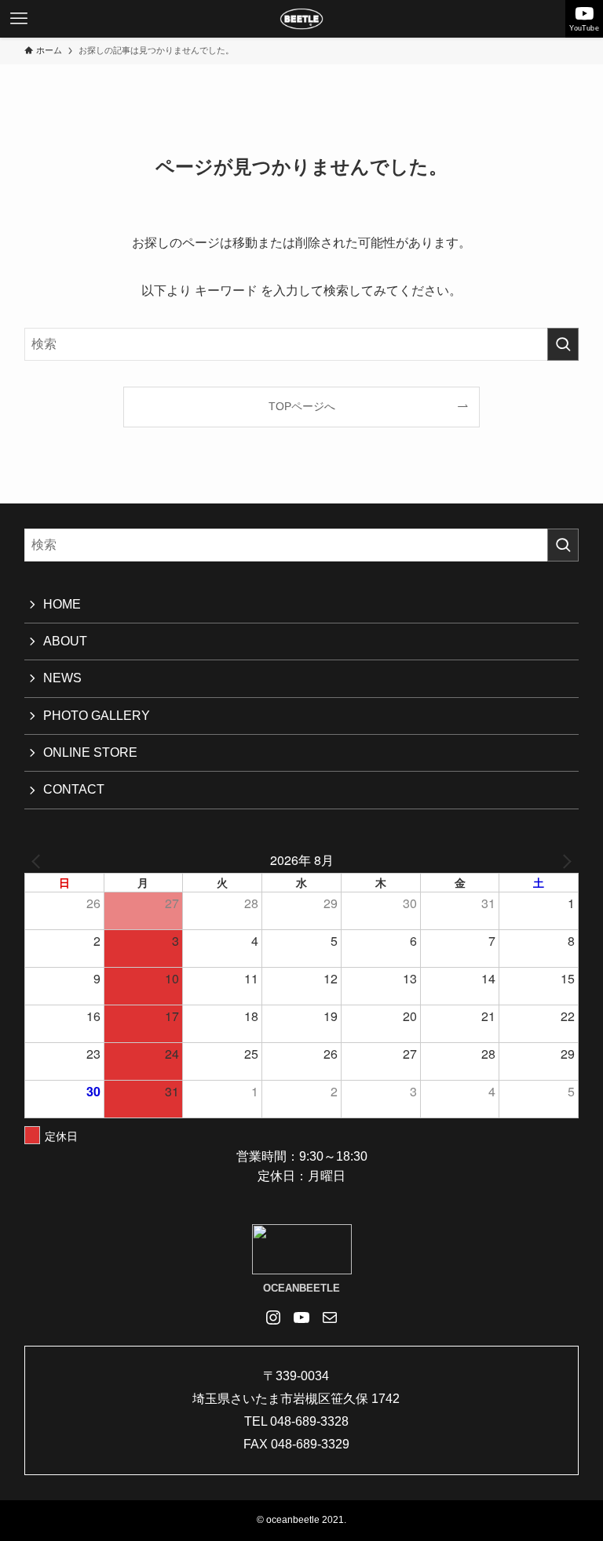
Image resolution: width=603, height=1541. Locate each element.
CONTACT (73, 789)
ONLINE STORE (90, 752)
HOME (62, 604)
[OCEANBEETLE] (301, 19)
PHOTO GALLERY (96, 715)
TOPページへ (302, 406)
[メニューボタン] (19, 19)
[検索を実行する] (563, 344)
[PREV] (39, 860)
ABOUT (65, 641)
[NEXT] (564, 860)
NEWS (62, 678)
